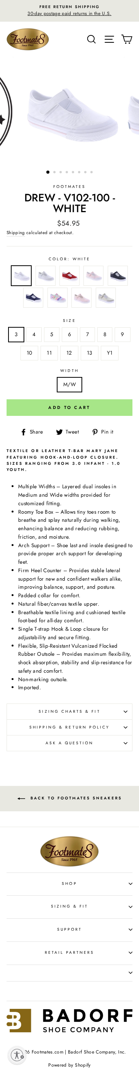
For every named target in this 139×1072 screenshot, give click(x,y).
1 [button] (48, 172)
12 (69, 353)
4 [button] (68, 173)
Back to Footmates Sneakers (75, 798)
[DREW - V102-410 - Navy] (33, 299)
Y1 (110, 353)
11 (49, 353)
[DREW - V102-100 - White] (21, 277)
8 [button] (92, 173)
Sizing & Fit (69, 906)
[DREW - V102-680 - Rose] (93, 277)
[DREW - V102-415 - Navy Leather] (118, 277)
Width (69, 371)
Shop (69, 883)
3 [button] (61, 173)
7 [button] (86, 173)
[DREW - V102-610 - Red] (69, 277)
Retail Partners (70, 952)
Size (69, 320)
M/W (69, 384)
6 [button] (80, 173)
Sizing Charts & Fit (69, 711)
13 (89, 353)
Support (69, 929)
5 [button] (74, 173)
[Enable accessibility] (17, 1055)
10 (29, 353)
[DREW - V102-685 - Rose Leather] (81, 299)
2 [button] (55, 173)
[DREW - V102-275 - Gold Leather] (106, 299)
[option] (69, 11)
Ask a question (70, 743)
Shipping (16, 232)
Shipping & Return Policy (69, 727)
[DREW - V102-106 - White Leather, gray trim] (45, 277)
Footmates (69, 186)
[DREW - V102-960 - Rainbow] (57, 299)
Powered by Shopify (69, 1065)
